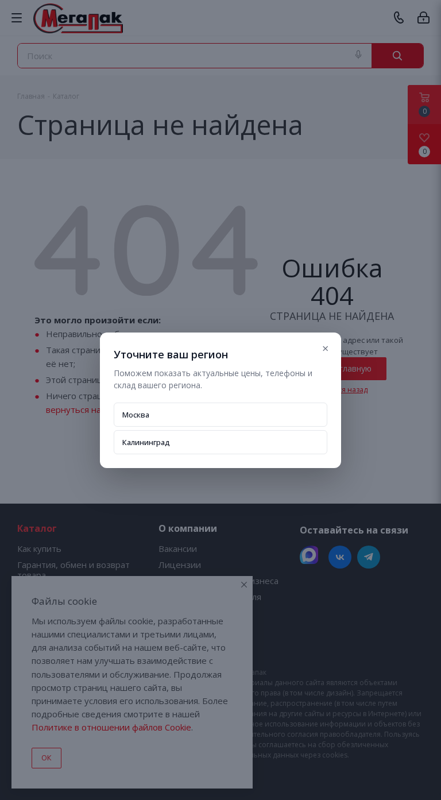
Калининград (146, 442)
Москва (135, 414)
